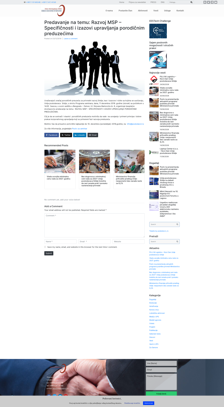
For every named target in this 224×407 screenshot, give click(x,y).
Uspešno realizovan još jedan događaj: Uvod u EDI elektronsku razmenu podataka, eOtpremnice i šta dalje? (169, 209)
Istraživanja (153, 306)
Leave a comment (70, 39)
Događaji (152, 299)
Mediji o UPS (154, 317)
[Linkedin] (212, 2)
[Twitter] (208, 2)
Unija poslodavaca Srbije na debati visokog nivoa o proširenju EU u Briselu (168, 182)
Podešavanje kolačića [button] (132, 403)
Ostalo (151, 323)
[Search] (191, 2)
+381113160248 (33, 2)
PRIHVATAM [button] (148, 403)
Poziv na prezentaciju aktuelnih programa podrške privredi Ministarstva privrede (169, 102)
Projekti (152, 327)
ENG (162, 2)
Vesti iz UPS (153, 344)
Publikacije (153, 330)
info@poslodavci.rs (135, 124)
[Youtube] (215, 2)
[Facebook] (204, 2)
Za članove (153, 347)
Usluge (167, 10)
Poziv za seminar (79, 128)
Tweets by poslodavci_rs (158, 231)
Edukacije (153, 303)
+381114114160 (49, 2)
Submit (49, 253)
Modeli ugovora (155, 320)
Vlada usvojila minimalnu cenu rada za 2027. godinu (169, 90)
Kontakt (180, 10)
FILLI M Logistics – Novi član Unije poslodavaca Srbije (168, 78)
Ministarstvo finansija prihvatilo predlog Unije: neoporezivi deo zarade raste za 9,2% (169, 137)
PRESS (153, 2)
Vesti (151, 341)
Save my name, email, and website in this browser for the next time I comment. (82, 247)
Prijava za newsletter (137, 2)
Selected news (155, 334)
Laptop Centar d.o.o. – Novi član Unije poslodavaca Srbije (169, 151)
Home (121, 2)
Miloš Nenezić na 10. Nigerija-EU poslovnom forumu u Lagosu (169, 194)
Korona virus (154, 310)
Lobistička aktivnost (157, 313)
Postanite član (125, 10)
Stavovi (152, 337)
